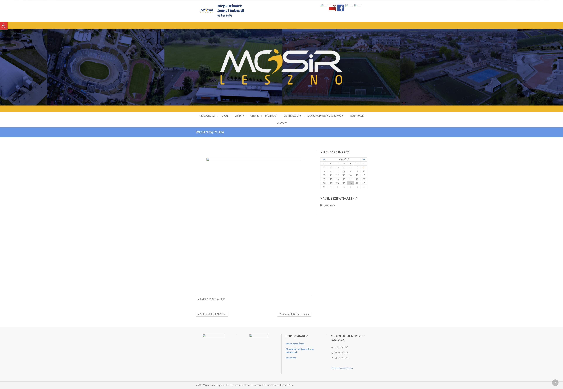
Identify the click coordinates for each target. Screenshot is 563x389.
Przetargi (271, 115)
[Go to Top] (555, 382)
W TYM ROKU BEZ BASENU (212, 314)
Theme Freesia (263, 385)
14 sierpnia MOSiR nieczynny (294, 314)
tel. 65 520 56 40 (342, 353)
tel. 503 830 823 (342, 358)
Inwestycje (356, 115)
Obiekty (239, 115)
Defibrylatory (292, 115)
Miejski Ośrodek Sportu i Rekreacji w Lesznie (223, 385)
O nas (225, 115)
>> (363, 159)
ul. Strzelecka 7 (341, 347)
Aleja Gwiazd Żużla (295, 343)
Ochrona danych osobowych (325, 115)
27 (324, 167)
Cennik (254, 115)
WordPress (288, 385)
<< (324, 159)
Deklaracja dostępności (342, 368)
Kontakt (282, 123)
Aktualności (207, 115)
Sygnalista (291, 358)
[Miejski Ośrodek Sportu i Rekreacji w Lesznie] (234, 10)
